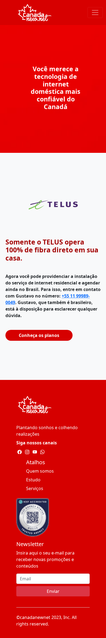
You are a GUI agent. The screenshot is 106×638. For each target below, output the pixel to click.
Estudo (33, 480)
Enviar (53, 591)
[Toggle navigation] (95, 12)
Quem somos (40, 471)
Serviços (34, 488)
